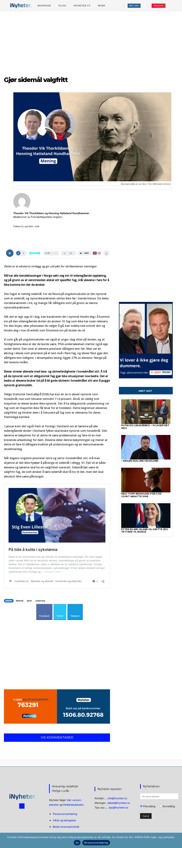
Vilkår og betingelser (64, 820)
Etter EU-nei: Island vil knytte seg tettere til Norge (144, 530)
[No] (177, 840)
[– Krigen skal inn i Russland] (145, 447)
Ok (77, 842)
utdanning (40, 600)
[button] (173, 5)
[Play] (10, 253)
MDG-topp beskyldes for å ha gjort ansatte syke (141, 495)
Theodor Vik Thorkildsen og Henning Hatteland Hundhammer (51, 213)
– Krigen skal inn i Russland (139, 460)
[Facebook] (22, 806)
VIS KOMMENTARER (57, 737)
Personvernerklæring (65, 814)
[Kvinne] (23, 253)
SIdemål (19, 600)
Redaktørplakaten (73, 804)
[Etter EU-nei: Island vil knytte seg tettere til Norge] (145, 515)
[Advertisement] (91, 42)
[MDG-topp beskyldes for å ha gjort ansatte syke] (145, 480)
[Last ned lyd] (106, 253)
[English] (99, 253)
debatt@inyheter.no (119, 803)
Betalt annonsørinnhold (66, 826)
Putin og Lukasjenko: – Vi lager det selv (145, 426)
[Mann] (18, 253)
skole (29, 600)
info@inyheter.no (117, 798)
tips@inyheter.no (118, 807)
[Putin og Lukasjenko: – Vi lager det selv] (145, 411)
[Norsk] (95, 253)
